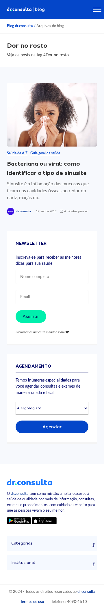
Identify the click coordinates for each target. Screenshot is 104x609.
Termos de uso (32, 602)
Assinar (31, 316)
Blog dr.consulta (20, 26)
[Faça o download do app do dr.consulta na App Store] (44, 520)
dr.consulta (23, 211)
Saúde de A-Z (17, 153)
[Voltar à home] (29, 482)
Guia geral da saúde (45, 153)
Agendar (52, 427)
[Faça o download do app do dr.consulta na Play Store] (19, 520)
